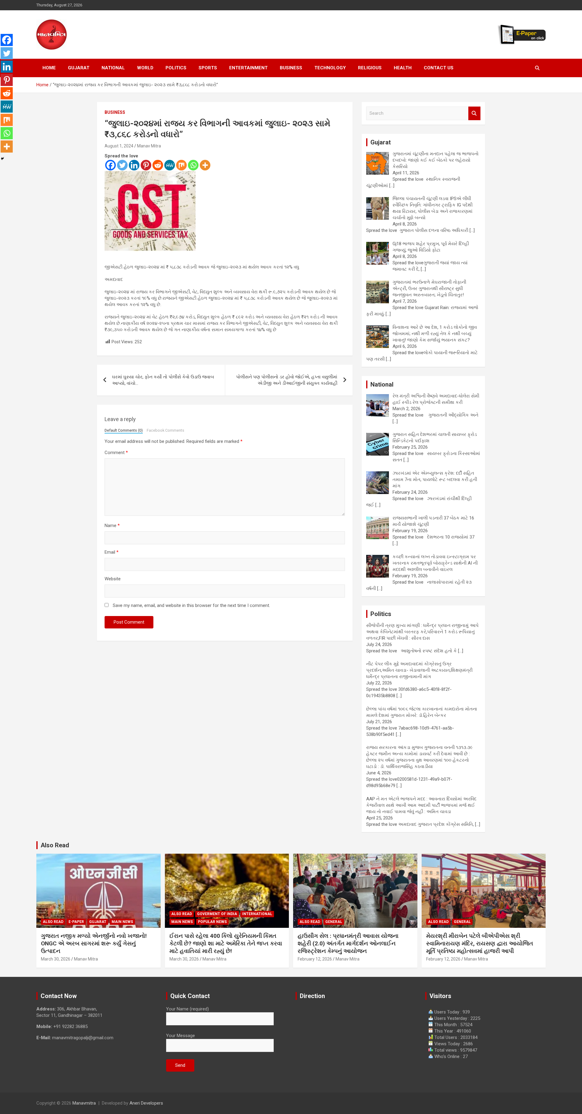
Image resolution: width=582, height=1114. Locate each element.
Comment (116, 452)
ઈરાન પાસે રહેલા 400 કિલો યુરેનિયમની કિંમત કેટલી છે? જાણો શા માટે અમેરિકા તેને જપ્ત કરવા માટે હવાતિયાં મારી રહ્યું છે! (225, 943)
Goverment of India (217, 914)
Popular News (212, 922)
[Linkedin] (134, 165)
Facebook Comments (165, 430)
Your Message (180, 1035)
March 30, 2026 (55, 959)
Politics (176, 68)
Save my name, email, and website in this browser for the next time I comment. (191, 605)
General (333, 922)
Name (112, 525)
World (145, 68)
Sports (208, 68)
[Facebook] (110, 165)
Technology (330, 68)
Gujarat (78, 68)
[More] (205, 165)
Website (113, 579)
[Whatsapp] (193, 165)
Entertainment (248, 68)
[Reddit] (157, 165)
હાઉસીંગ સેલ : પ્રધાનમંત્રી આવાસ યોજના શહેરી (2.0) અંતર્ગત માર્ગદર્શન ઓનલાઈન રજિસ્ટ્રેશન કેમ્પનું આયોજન (348, 943)
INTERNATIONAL (257, 914)
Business (291, 68)
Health (403, 68)
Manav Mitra (149, 145)
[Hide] (2, 158)
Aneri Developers (146, 1103)
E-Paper (76, 922)
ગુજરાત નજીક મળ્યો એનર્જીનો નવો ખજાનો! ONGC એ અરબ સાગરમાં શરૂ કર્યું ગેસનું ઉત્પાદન (94, 943)
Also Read (55, 845)
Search (474, 113)
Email (112, 552)
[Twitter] (122, 165)
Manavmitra (84, 1103)
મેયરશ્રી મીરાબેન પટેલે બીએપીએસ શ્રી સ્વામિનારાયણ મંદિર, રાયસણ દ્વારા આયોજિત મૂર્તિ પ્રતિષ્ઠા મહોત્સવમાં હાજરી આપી (479, 943)
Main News (122, 922)
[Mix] (181, 165)
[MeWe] (169, 165)
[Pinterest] (146, 165)
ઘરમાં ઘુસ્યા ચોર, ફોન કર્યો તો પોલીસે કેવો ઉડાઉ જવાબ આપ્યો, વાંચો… (163, 380)
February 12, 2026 (315, 959)
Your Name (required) (187, 1009)
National (113, 68)
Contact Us (438, 68)
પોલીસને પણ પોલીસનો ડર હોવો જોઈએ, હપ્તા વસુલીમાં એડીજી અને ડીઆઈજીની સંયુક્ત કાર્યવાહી (286, 380)
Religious (370, 68)
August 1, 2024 (119, 145)
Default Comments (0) (124, 430)
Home (49, 68)
